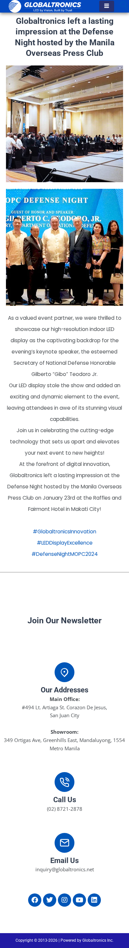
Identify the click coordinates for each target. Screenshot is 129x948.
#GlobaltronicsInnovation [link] (64, 531)
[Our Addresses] (64, 672)
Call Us (64, 800)
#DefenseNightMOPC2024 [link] (64, 554)
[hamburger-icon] (106, 6)
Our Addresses (64, 690)
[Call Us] (64, 782)
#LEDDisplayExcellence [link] (65, 542)
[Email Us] (64, 843)
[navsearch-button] (124, 6)
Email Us (64, 860)
